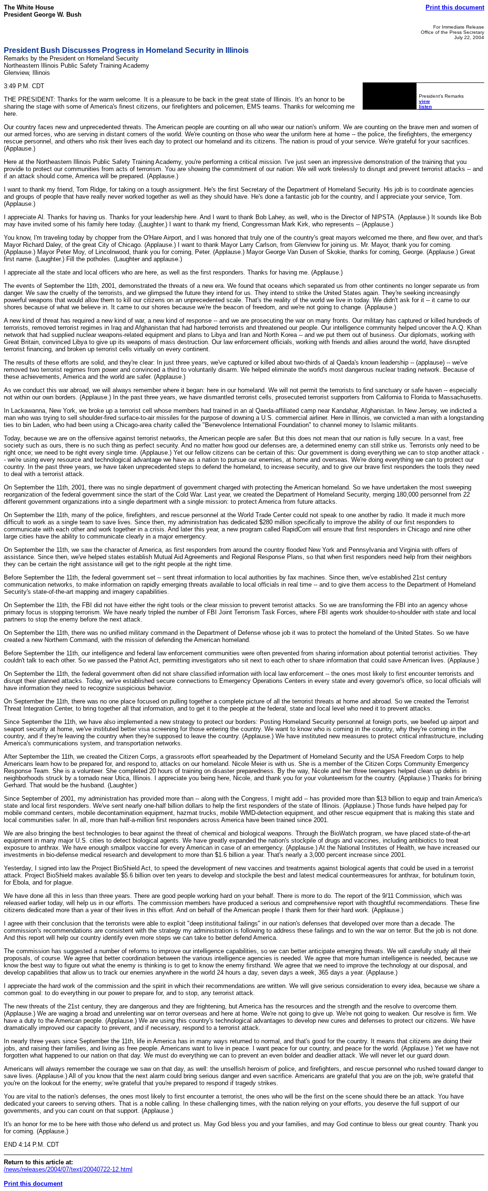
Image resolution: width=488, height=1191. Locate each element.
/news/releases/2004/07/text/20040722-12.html (68, 1169)
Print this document (455, 7)
